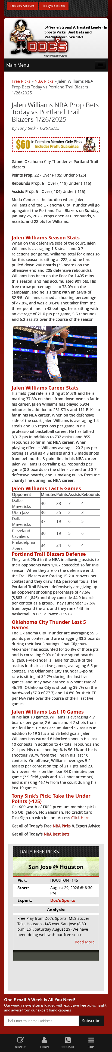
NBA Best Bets (57, 834)
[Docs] (39, 37)
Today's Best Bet (53, 6)
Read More (85, 942)
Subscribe (91, 1020)
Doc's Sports (62, 900)
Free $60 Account (22, 6)
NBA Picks (44, 81)
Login (44, 1046)
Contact (67, 1046)
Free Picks (21, 81)
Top (91, 1046)
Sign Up (20, 1046)
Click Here (80, 817)
